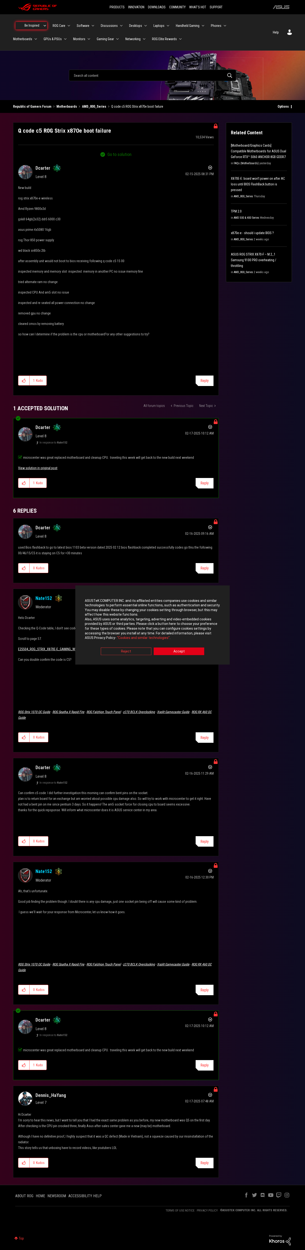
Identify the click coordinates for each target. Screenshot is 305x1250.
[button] (24, 380)
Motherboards (66, 106)
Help (276, 32)
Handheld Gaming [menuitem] (187, 26)
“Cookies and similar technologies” (143, 638)
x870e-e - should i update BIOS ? (252, 233)
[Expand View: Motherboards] (35, 39)
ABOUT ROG (24, 1196)
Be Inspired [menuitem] (32, 25)
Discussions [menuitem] (109, 26)
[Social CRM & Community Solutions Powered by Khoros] (280, 1240)
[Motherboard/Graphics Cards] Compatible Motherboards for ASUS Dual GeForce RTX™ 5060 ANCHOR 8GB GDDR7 (258, 151)
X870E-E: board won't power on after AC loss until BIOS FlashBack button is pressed (258, 184)
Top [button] (21, 1238)
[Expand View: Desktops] (145, 25)
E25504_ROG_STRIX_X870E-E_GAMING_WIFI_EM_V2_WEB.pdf (60, 649)
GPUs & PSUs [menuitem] (53, 39)
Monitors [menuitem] (79, 39)
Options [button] (283, 106)
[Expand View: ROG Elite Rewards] (180, 39)
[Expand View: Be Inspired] (44, 26)
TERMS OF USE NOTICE (180, 1210)
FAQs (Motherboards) (246, 163)
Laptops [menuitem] (158, 26)
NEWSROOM (56, 1196)
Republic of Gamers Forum (32, 106)
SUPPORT (216, 7)
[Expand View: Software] (93, 25)
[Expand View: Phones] (225, 25)
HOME (40, 1196)
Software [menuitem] (83, 26)
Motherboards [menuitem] (22, 39)
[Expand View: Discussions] (121, 25)
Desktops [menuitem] (135, 26)
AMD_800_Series (94, 106)
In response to (53, 442)
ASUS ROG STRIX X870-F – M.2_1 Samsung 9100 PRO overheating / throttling (253, 260)
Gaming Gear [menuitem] (105, 39)
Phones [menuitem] (216, 26)
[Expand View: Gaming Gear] (117, 39)
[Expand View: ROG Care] (68, 25)
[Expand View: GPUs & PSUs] (65, 39)
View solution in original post (37, 468)
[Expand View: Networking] (144, 39)
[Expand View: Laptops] (168, 25)
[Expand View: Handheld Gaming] (203, 25)
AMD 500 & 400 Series (246, 217)
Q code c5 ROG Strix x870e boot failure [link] (137, 106)
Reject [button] (126, 651)
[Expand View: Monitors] (88, 39)
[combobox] (152, 75)
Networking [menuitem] (133, 39)
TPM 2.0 (236, 211)
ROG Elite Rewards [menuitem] (164, 39)
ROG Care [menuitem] (59, 26)
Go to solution (119, 154)
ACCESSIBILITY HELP (85, 1196)
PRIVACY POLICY (207, 1210)
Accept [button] (179, 651)
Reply (204, 380)
